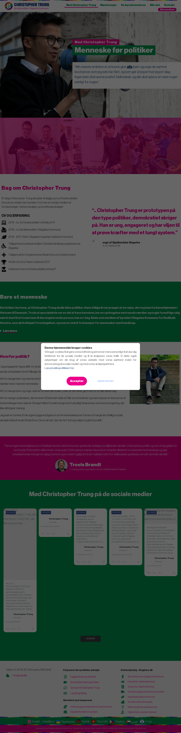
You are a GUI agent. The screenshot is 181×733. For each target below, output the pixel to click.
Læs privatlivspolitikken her (59, 368)
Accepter (77, 381)
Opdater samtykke (106, 381)
